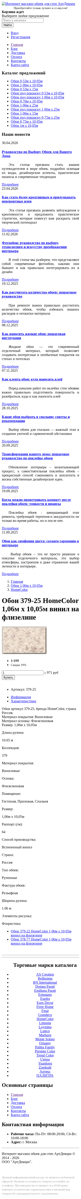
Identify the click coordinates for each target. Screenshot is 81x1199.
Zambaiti (45, 1067)
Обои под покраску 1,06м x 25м (35, 109)
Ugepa (45, 1059)
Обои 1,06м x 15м (24, 113)
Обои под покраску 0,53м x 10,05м (37, 93)
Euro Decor (45, 1003)
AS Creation (45, 974)
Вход (14, 33)
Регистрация (20, 37)
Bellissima (45, 978)
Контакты (18, 61)
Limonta (45, 1023)
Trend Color (45, 1055)
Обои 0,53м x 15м (24, 89)
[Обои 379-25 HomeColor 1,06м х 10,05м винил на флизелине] (24, 653)
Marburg (45, 1035)
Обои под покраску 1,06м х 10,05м (37, 97)
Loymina (45, 1027)
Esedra (45, 999)
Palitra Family (45, 1047)
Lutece (45, 1031)
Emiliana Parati (45, 990)
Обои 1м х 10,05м (24, 125)
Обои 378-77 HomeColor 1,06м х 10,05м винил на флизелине (41, 941)
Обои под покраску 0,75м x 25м (35, 117)
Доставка (18, 53)
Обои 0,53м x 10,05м (27, 81)
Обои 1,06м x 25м (24, 105)
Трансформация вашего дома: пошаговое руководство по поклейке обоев (35, 456)
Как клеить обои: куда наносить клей (32, 379)
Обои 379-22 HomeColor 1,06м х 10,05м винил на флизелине (41, 933)
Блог (14, 49)
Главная (17, 45)
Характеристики (23, 701)
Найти (8, 25)
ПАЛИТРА (45, 1075)
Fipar (45, 1011)
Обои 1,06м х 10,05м (27, 85)
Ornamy (45, 1043)
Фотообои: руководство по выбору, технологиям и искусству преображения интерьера (34, 247)
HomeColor (19, 590)
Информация (21, 697)
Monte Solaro (45, 1039)
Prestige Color (45, 1051)
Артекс (45, 1071)
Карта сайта (20, 65)
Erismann (45, 995)
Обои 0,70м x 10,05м (27, 101)
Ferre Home (45, 1007)
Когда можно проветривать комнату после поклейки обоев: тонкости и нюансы (36, 502)
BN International (45, 982)
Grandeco (45, 1015)
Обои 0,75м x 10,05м (27, 121)
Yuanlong (45, 1063)
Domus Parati (45, 986)
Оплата (16, 57)
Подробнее (10, 184)
